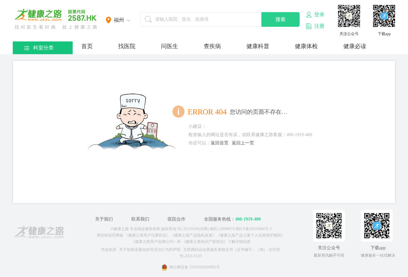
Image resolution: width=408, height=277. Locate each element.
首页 (87, 46)
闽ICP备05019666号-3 (254, 229)
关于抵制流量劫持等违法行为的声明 (149, 249)
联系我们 (140, 219)
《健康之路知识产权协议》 (205, 241)
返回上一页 (243, 143)
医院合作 (177, 219)
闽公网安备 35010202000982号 (194, 267)
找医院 (126, 46)
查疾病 (212, 46)
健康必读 (354, 46)
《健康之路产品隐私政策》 (193, 235)
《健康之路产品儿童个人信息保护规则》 (250, 235)
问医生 (169, 46)
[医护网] (39, 233)
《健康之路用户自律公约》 (154, 241)
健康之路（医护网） (56, 19)
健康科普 (257, 46)
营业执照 (108, 249)
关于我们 (104, 219)
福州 (119, 20)
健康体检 (306, 46)
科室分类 (43, 47)
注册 (319, 26)
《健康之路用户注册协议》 (147, 235)
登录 (319, 14)
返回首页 (220, 143)
